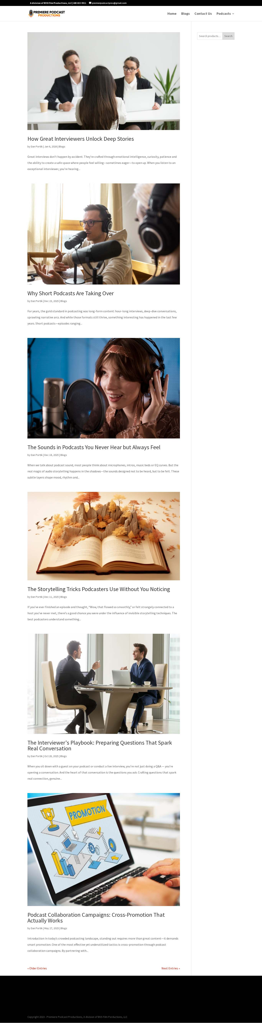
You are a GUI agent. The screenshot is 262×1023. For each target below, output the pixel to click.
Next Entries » (170, 968)
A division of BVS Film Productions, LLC (51, 3)
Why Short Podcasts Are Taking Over (70, 293)
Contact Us (203, 14)
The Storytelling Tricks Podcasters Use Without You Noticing (98, 589)
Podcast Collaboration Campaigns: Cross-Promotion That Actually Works (96, 917)
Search (228, 36)
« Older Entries (37, 968)
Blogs (185, 14)
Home (171, 14)
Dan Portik (37, 146)
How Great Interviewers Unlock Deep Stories (80, 138)
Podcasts (224, 14)
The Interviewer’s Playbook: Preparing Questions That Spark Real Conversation (99, 745)
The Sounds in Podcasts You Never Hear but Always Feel (93, 447)
